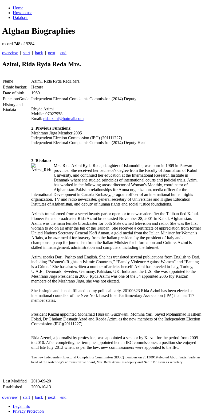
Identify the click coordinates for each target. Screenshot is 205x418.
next (51, 53)
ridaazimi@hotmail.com (63, 118)
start (26, 53)
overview (10, 53)
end (63, 53)
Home (18, 8)
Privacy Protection (28, 411)
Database (20, 17)
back (39, 53)
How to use (22, 12)
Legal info (21, 406)
